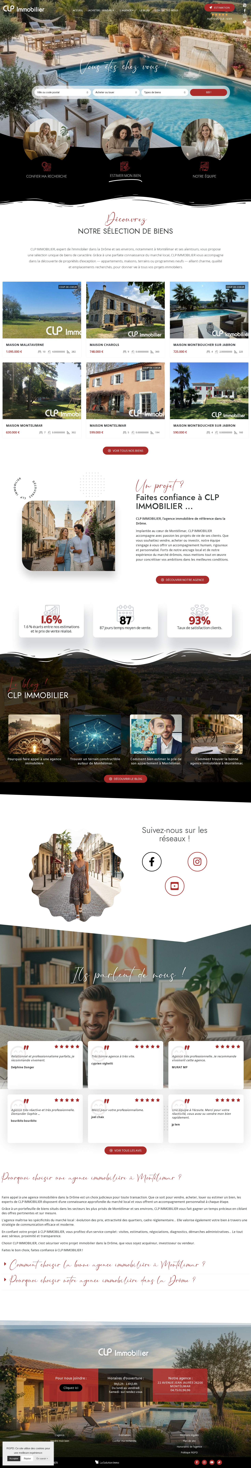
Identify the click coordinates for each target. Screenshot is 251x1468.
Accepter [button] (13, 1458)
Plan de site (189, 1440)
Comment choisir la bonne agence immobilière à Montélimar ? (107, 1265)
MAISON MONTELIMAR (24, 426)
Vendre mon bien (59, 1440)
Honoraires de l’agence (189, 1446)
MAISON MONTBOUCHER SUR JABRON (204, 345)
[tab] (78, 10)
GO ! (208, 92)
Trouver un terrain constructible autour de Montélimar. (95, 761)
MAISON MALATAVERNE (25, 345)
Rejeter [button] (27, 1458)
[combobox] (62, 92)
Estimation (124, 1435)
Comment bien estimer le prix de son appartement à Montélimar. (156, 761)
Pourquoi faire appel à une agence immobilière (34, 761)
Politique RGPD (189, 1452)
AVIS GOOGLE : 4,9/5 (219, 19)
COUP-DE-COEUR (68, 286)
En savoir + (42, 1458)
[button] (219, 7)
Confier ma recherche (124, 1440)
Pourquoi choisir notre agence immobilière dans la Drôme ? (103, 1280)
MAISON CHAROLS (104, 345)
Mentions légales (189, 1435)
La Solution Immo (109, 1462)
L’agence (60, 1435)
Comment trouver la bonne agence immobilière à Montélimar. (216, 761)
